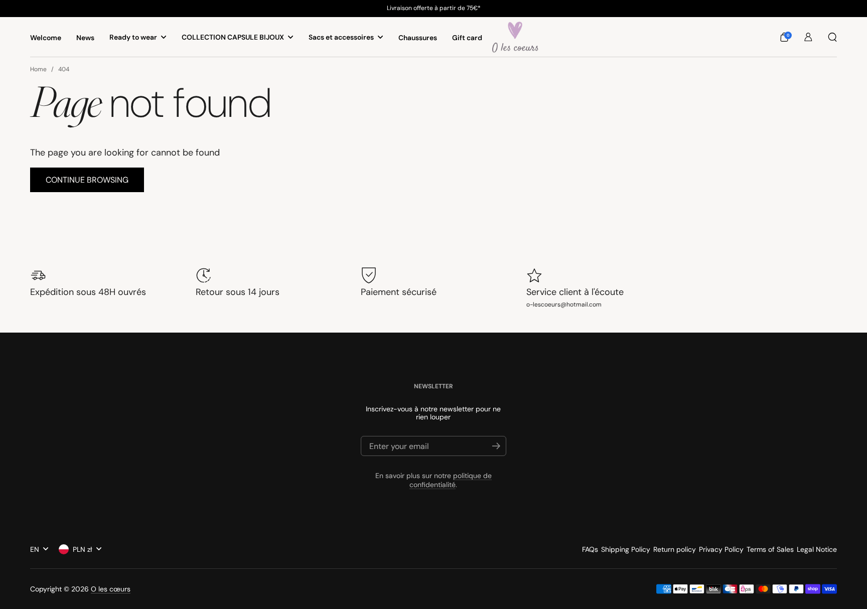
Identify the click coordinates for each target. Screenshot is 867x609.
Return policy (674, 549)
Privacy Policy (721, 549)
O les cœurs (110, 588)
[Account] (808, 37)
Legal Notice (817, 549)
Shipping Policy (625, 549)
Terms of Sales (770, 549)
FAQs (590, 549)
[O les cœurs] (515, 37)
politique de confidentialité (450, 480)
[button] (784, 37)
